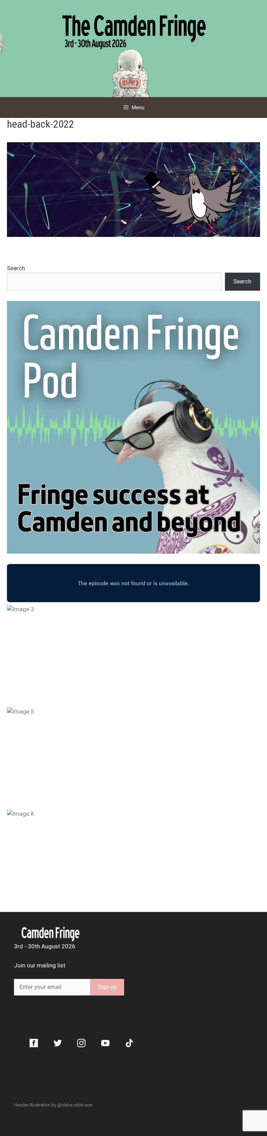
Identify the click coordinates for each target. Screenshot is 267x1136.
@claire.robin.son (74, 1105)
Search (16, 268)
